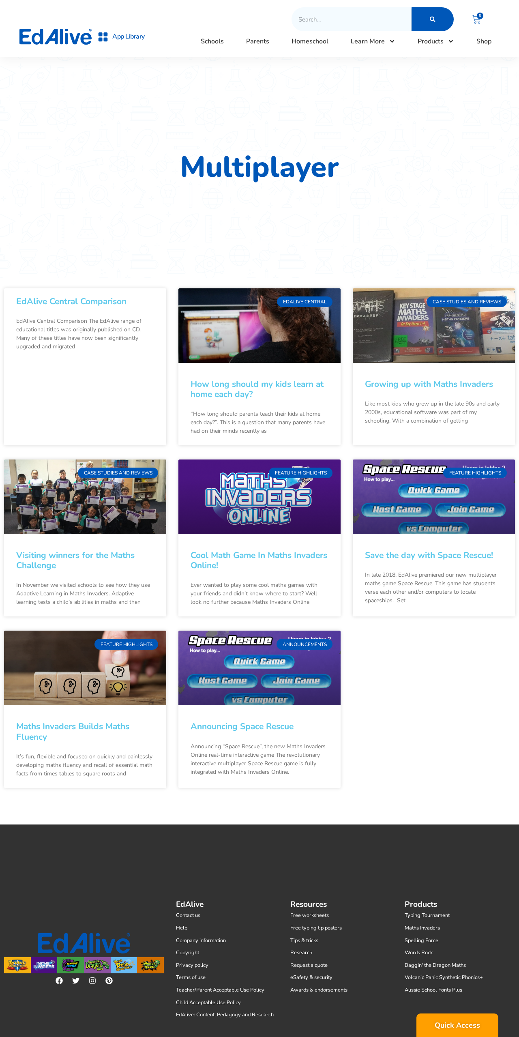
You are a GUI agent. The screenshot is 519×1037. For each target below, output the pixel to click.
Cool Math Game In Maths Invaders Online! (259, 560)
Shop (483, 41)
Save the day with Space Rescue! (429, 555)
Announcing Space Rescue (242, 726)
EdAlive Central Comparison (71, 301)
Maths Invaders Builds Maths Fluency (72, 731)
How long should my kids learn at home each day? (257, 389)
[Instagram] (92, 980)
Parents (257, 41)
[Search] (433, 19)
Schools (212, 41)
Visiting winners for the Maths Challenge (75, 560)
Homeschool (310, 41)
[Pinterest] (109, 980)
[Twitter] (76, 980)
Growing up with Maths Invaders (429, 384)
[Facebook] (59, 980)
